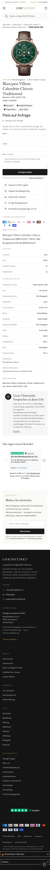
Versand (6, 731)
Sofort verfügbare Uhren (13, 668)
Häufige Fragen (9, 758)
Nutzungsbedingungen (35, 538)
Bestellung (7, 718)
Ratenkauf (7, 727)
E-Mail (5, 144)
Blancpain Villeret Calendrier (14, 27)
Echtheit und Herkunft (12, 781)
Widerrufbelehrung (9, 836)
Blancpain (17, 24)
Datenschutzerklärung (36, 178)
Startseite (7, 24)
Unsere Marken (9, 676)
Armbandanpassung (11, 767)
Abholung (6, 736)
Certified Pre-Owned (11, 672)
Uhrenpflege (8, 790)
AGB (19, 836)
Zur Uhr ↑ (17, 431)
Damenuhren (8, 663)
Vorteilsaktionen (9, 776)
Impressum (38, 836)
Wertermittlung (9, 699)
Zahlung (6, 722)
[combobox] (25, 16)
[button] (46, 8)
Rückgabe (7, 740)
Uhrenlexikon (8, 785)
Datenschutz (28, 836)
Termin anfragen (9, 639)
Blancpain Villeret (31, 24)
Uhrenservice (8, 772)
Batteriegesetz (7, 842)
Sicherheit (7, 713)
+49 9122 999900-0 (14, 590)
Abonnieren (25, 531)
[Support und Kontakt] (44, 864)
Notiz (8, 154)
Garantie (6, 745)
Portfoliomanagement (11, 794)
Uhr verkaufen (8, 690)
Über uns (6, 763)
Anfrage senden (25, 172)
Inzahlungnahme (9, 695)
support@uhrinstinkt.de (15, 599)
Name (5, 133)
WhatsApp (10, 594)
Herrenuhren (8, 659)
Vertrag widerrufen (21, 842)
